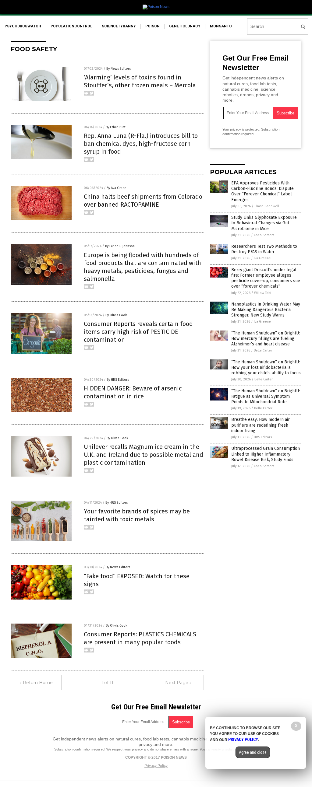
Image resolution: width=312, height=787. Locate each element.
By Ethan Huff (115, 127)
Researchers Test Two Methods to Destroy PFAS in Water (264, 249)
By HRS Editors (118, 380)
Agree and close (253, 752)
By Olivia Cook (116, 315)
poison (152, 26)
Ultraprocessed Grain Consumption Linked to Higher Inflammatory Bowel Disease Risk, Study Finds (265, 454)
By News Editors (118, 69)
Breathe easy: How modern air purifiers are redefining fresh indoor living (260, 425)
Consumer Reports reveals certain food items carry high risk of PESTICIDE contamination (138, 331)
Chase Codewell (266, 206)
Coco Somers (264, 235)
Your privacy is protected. (241, 129)
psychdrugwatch (23, 26)
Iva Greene (262, 258)
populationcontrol (71, 26)
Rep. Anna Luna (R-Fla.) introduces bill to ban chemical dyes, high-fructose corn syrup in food (141, 143)
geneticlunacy (184, 26)
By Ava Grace (116, 188)
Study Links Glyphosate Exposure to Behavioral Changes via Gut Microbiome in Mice (264, 223)
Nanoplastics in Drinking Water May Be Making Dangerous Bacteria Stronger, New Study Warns (265, 310)
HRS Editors (263, 437)
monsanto (221, 26)
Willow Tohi (262, 293)
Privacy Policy (156, 766)
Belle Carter (263, 350)
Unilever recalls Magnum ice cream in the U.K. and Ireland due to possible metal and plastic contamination (143, 454)
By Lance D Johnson (120, 246)
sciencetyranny (119, 26)
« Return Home (36, 682)
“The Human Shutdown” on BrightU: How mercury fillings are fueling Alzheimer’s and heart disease (265, 339)
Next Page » (178, 682)
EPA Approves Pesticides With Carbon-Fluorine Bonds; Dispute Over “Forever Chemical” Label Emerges (262, 191)
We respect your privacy (124, 749)
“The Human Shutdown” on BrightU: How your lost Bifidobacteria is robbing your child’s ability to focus (266, 367)
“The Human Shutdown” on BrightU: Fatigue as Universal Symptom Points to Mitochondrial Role (265, 396)
